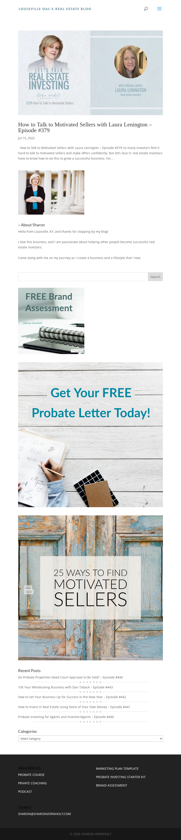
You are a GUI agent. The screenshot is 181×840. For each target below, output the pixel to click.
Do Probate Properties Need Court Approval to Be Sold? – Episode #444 (70, 677)
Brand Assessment (111, 785)
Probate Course (31, 775)
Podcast (25, 791)
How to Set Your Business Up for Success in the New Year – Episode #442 (72, 697)
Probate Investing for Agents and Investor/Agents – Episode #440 (66, 717)
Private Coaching (32, 783)
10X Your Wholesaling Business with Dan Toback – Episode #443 (65, 687)
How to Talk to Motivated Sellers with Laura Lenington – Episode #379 (85, 127)
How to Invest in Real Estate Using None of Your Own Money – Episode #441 (74, 707)
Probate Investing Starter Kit (121, 777)
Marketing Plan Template (117, 768)
